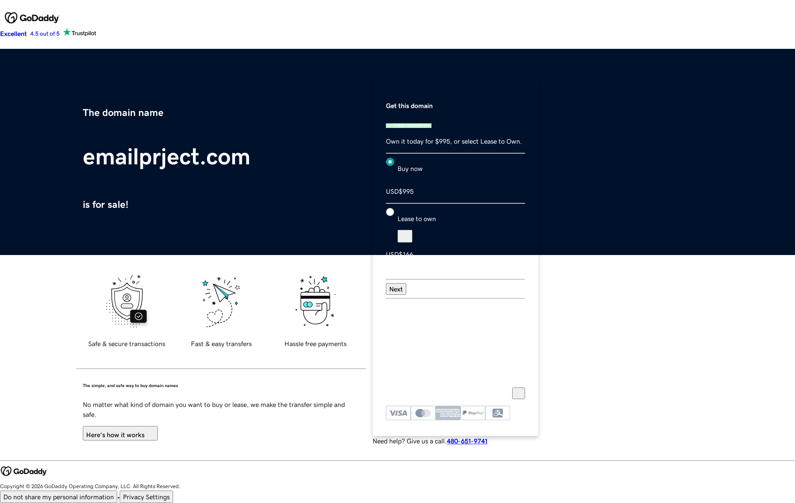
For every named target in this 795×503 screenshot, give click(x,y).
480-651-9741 (467, 441)
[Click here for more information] (518, 393)
